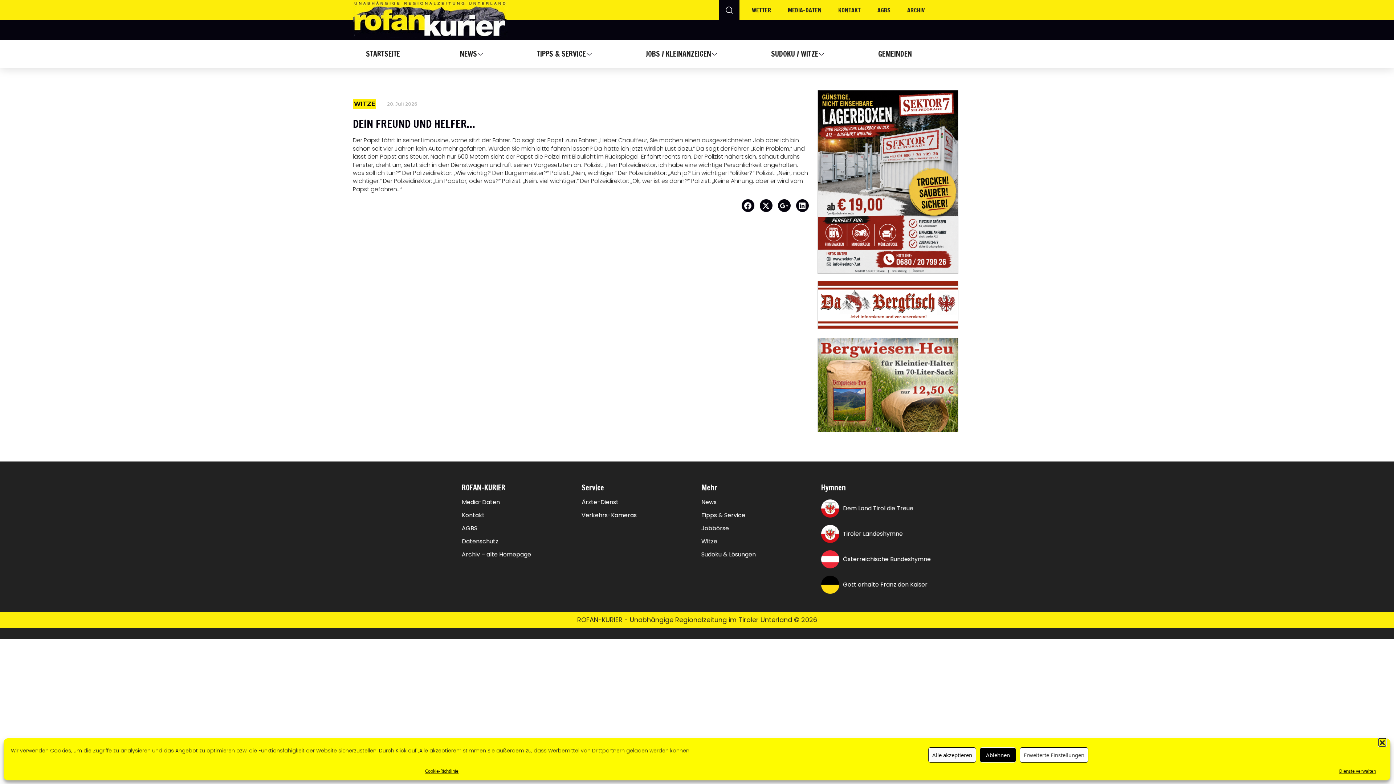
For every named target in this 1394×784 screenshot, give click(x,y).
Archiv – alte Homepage (496, 555)
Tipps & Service (561, 54)
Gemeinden (895, 54)
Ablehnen (998, 755)
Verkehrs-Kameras (609, 515)
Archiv (916, 10)
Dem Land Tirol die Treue (878, 508)
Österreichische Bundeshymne (887, 559)
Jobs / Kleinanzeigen (678, 54)
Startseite (383, 54)
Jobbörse (715, 528)
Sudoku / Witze (794, 54)
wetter (761, 10)
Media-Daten (481, 502)
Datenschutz (480, 541)
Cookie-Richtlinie (441, 771)
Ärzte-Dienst (600, 502)
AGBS (883, 10)
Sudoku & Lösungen (728, 555)
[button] (1382, 742)
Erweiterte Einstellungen (1054, 755)
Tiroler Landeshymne (873, 534)
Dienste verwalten (1357, 771)
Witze (709, 541)
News (468, 54)
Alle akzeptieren (952, 755)
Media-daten (805, 10)
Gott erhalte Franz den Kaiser (885, 584)
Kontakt (849, 10)
